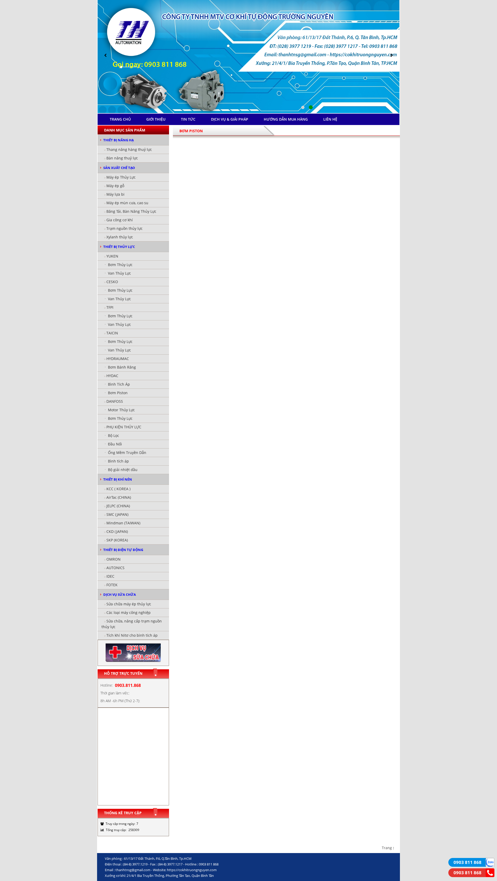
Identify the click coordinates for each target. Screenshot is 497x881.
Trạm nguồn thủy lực (124, 228)
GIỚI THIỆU (155, 119)
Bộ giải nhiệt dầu (122, 469)
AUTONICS (115, 567)
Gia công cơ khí (119, 219)
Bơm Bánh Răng (122, 367)
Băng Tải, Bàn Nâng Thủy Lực (131, 211)
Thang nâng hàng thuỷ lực (129, 149)
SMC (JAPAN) (117, 514)
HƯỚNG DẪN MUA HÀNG (286, 119)
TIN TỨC (188, 119)
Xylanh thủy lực (119, 236)
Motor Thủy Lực (121, 409)
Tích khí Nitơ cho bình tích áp (132, 635)
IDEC (110, 576)
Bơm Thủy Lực (120, 264)
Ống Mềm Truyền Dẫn (127, 452)
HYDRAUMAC (117, 358)
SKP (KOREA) (117, 540)
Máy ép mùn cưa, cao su (127, 202)
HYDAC (112, 375)
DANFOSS (114, 401)
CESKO (112, 281)
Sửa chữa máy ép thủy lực (128, 603)
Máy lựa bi (115, 194)
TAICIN (112, 333)
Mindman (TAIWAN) (123, 522)
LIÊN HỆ (330, 119)
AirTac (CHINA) (118, 497)
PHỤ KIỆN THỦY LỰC (123, 426)
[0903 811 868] (490, 862)
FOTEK (112, 584)
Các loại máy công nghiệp (128, 612)
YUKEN (112, 256)
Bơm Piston (118, 392)
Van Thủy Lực (119, 273)
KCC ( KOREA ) (118, 488)
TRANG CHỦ (120, 119)
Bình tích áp (118, 461)
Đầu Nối (115, 444)
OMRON (113, 559)
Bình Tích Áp (119, 384)
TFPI (109, 307)
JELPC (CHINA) (118, 505)
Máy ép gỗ (115, 185)
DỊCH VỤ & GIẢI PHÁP (229, 119)
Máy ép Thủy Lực (121, 177)
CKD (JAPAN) (117, 531)
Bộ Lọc (113, 435)
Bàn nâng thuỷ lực (122, 158)
